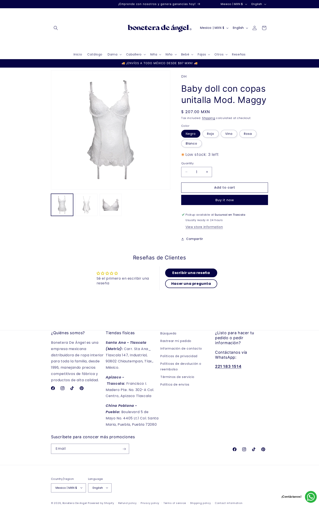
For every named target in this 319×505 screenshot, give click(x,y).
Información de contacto (181, 349)
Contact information (228, 503)
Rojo (210, 134)
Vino (229, 134)
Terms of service (174, 503)
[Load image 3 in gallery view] (111, 205)
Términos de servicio (177, 377)
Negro (191, 134)
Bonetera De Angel (74, 503)
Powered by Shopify (101, 503)
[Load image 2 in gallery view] (86, 205)
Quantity (187, 163)
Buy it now (224, 200)
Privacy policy (150, 503)
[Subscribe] (124, 449)
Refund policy (127, 503)
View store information (204, 227)
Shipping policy (200, 503)
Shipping (208, 118)
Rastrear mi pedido (175, 341)
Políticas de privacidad (178, 356)
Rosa (248, 134)
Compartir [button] (194, 239)
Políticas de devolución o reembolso (180, 366)
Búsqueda (168, 333)
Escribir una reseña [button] (191, 272)
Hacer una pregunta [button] (191, 283)
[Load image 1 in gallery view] (62, 205)
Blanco (191, 143)
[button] (56, 28)
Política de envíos (174, 385)
